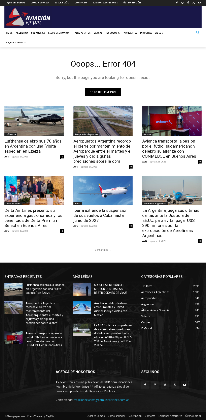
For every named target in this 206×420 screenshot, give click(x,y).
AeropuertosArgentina (86, 134)
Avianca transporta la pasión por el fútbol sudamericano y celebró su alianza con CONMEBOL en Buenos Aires (169, 149)
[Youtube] (199, 3)
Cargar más (101, 249)
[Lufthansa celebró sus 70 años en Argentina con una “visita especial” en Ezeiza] (34, 121)
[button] (198, 33)
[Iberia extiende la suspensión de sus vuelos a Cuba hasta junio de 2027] (103, 190)
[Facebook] (177, 3)
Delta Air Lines (13, 203)
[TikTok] (188, 3)
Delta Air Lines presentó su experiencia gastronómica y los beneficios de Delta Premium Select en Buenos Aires (33, 218)
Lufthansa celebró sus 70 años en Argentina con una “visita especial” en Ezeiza (33, 146)
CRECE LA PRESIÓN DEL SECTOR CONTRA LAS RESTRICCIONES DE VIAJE (110, 288)
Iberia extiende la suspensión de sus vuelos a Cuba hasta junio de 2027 (100, 215)
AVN (6, 156)
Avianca (147, 134)
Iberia (77, 203)
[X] (193, 3)
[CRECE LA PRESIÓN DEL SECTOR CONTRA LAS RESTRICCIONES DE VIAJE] (82, 289)
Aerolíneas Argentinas (155, 203)
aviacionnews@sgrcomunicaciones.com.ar (101, 400)
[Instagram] (182, 3)
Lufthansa (11, 134)
